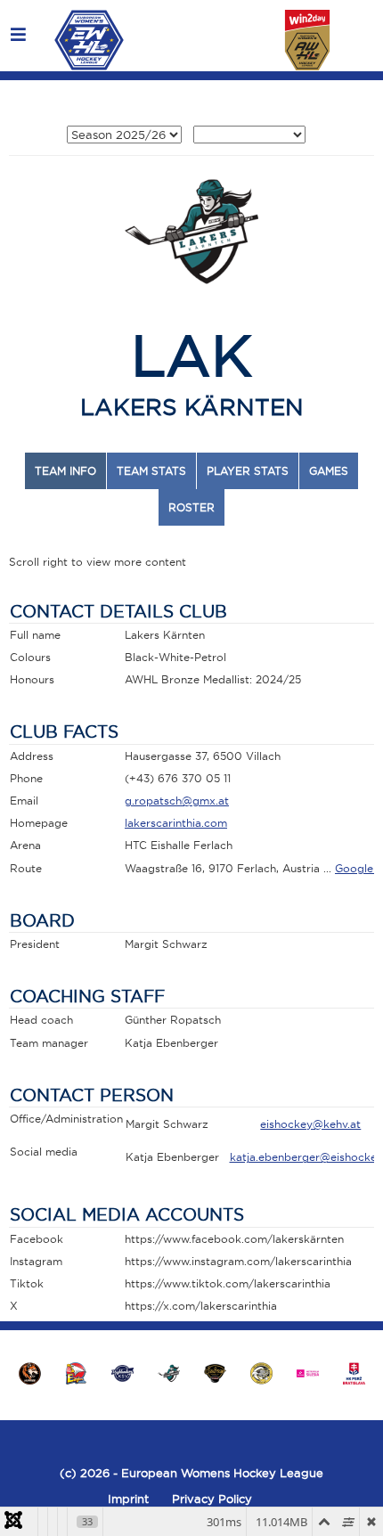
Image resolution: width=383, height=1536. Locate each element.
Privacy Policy (212, 1498)
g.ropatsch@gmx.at (177, 800)
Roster (191, 507)
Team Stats (151, 471)
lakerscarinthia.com (176, 822)
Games (328, 471)
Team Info (65, 471)
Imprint (128, 1498)
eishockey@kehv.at (310, 1124)
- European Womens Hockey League (216, 1473)
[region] (191, 1373)
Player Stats (248, 471)
